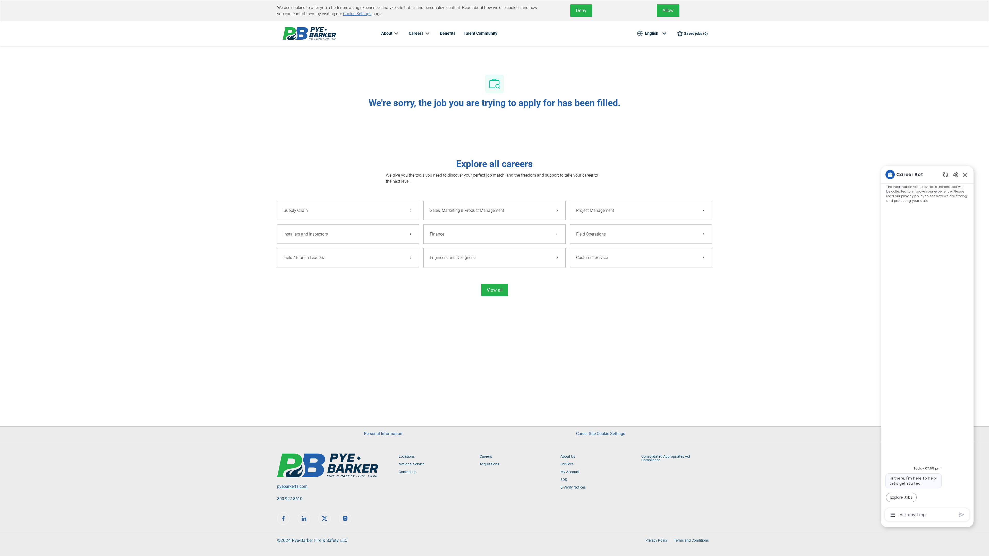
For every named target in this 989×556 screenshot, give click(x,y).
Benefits (447, 33)
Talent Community (480, 33)
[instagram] (345, 518)
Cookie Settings (357, 13)
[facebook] (283, 518)
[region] (927, 344)
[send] (961, 514)
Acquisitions (489, 464)
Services (567, 464)
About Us (567, 456)
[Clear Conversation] (945, 174)
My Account (569, 472)
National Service (411, 464)
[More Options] (893, 515)
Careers (486, 456)
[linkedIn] (304, 518)
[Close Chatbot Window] (965, 174)
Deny (581, 10)
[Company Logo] (309, 33)
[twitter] (324, 518)
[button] (494, 290)
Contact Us (407, 472)
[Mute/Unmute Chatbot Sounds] (955, 174)
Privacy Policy (656, 540)
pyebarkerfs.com (292, 486)
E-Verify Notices (573, 487)
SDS (563, 479)
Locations (407, 456)
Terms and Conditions (691, 540)
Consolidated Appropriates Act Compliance (665, 458)
